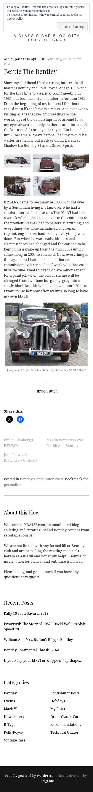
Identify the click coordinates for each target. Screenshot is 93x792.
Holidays (57, 701)
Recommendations (65, 724)
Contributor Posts (48, 479)
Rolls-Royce (13, 732)
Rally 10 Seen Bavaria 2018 (26, 613)
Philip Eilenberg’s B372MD (18, 443)
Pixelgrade (46, 781)
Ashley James (14, 59)
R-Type (10, 724)
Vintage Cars (14, 740)
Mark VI (11, 708)
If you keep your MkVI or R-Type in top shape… (43, 660)
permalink (12, 484)
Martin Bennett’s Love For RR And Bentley (64, 443)
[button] (15, 160)
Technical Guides (64, 732)
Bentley (55, 59)
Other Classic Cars (65, 716)
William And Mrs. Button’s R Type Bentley (38, 639)
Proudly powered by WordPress (29, 775)
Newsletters (14, 716)
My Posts (57, 708)
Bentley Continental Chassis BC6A (31, 650)
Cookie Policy (15, 18)
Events (9, 701)
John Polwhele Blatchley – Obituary (21, 457)
